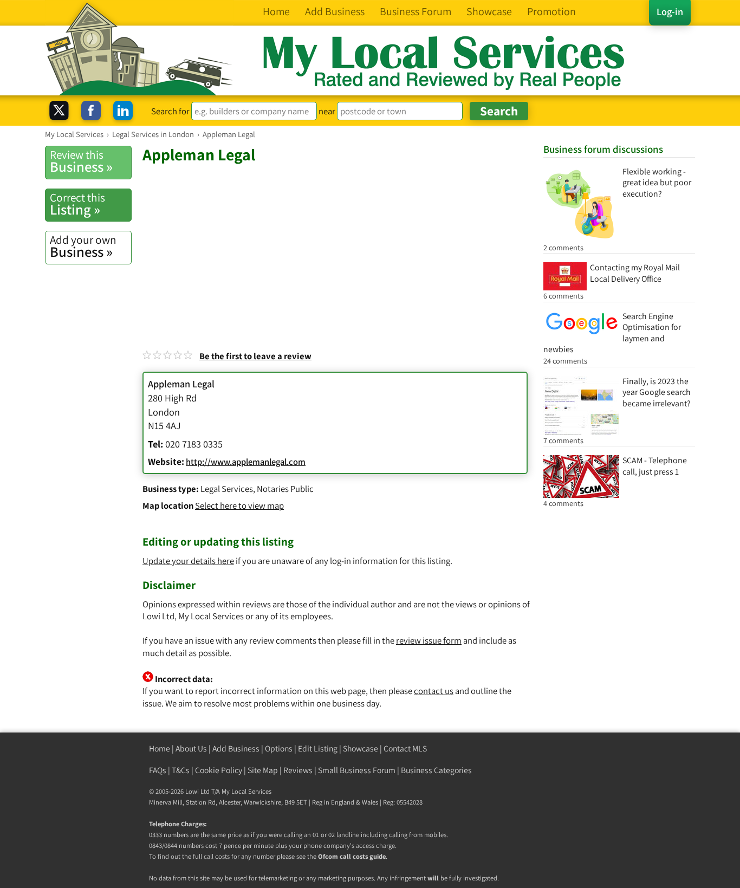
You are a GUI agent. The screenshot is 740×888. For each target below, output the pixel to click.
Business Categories (436, 770)
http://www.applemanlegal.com (246, 462)
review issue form (429, 640)
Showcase (360, 748)
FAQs (157, 770)
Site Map (263, 770)
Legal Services (226, 489)
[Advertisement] (337, 246)
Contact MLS (405, 748)
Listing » (77, 204)
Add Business (235, 748)
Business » (81, 161)
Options (279, 748)
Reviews (298, 770)
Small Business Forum (356, 770)
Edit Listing (317, 748)
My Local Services (246, 791)
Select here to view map (239, 505)
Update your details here (188, 561)
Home (159, 748)
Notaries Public (285, 489)
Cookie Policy (218, 770)
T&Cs (181, 770)
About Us (191, 748)
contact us (433, 691)
